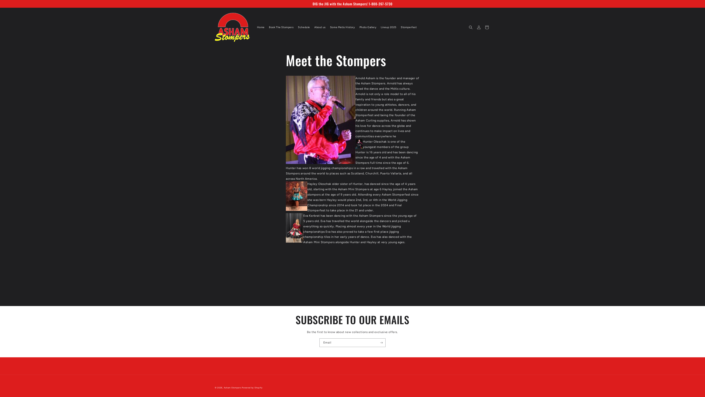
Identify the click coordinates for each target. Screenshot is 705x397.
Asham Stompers (232, 388)
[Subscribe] (381, 342)
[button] (471, 27)
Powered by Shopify (252, 388)
